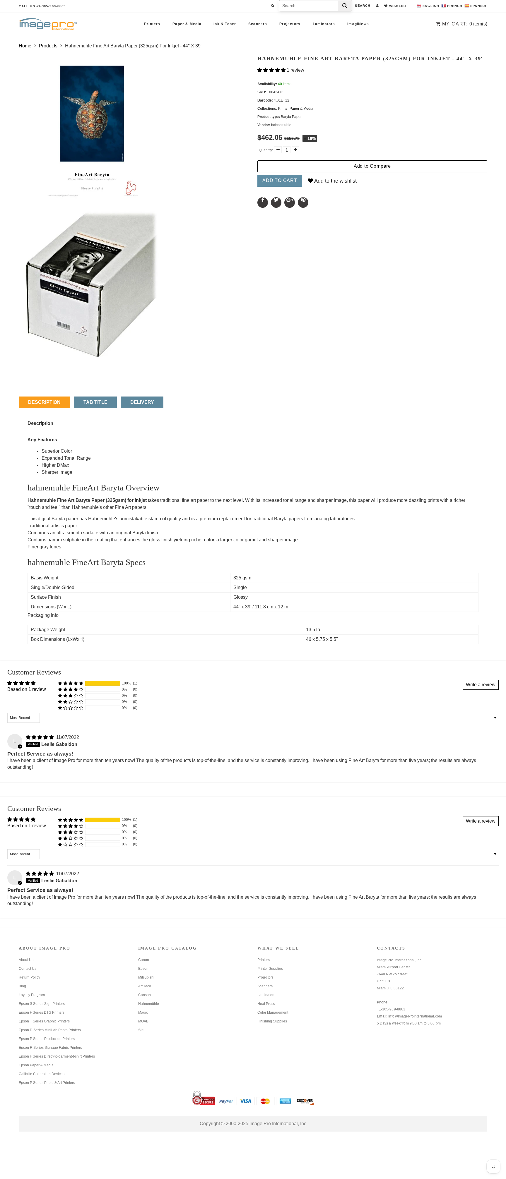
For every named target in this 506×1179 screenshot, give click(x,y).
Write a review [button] (480, 684)
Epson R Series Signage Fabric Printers (50, 1048)
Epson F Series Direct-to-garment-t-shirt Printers (57, 1056)
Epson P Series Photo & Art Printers (47, 1083)
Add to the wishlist (335, 181)
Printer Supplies (270, 969)
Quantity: (266, 150)
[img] (40, 737)
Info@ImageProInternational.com (415, 1016)
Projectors (289, 24)
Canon (143, 960)
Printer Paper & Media (295, 109)
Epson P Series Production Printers (47, 1039)
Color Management (272, 1012)
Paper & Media (186, 24)
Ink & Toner (224, 24)
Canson (144, 995)
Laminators (324, 24)
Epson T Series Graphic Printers (44, 1021)
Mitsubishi (146, 977)
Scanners (257, 24)
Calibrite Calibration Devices (41, 1074)
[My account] (377, 5)
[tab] (40, 424)
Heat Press (266, 1004)
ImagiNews (358, 24)
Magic (143, 1012)
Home (25, 45)
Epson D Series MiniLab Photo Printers (50, 1030)
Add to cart (279, 180)
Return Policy (29, 977)
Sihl (141, 1030)
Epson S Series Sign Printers (42, 1004)
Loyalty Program (32, 995)
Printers (152, 24)
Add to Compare (372, 166)
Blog (22, 986)
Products (48, 45)
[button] (272, 70)
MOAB (143, 1021)
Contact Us (27, 969)
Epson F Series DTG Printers (41, 1012)
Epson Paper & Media (36, 1065)
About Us (26, 960)
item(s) (464, 23)
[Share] (262, 202)
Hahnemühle (148, 1004)
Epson (143, 969)
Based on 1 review (26, 689)
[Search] (345, 5)
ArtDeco (144, 986)
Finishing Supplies (272, 1021)
